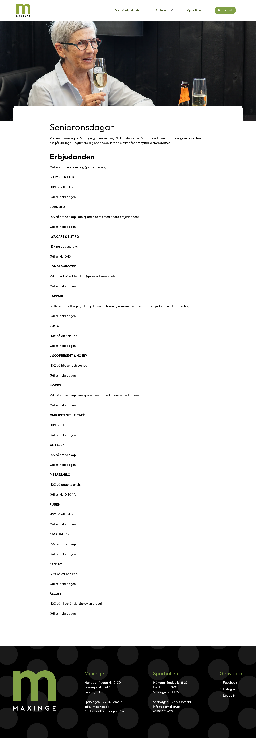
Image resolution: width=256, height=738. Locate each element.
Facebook (230, 683)
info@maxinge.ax (96, 707)
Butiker (223, 10)
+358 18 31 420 (163, 711)
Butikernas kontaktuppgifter (104, 711)
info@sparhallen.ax (166, 707)
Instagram (230, 689)
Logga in (229, 695)
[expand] (171, 10)
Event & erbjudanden (127, 10)
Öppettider (194, 10)
